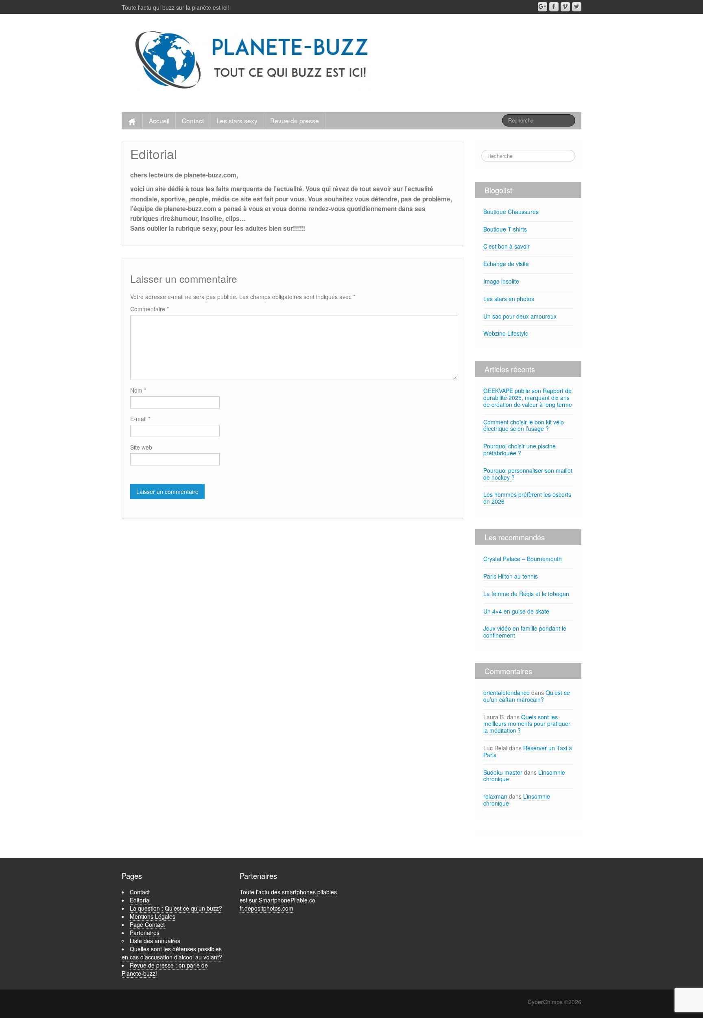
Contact (193, 120)
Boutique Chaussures (511, 212)
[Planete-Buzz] (253, 61)
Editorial (140, 900)
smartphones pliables (309, 892)
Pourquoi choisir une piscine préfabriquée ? (519, 449)
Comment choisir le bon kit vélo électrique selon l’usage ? (523, 425)
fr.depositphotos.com (266, 908)
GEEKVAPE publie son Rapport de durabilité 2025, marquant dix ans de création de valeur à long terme (527, 398)
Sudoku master (502, 772)
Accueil (159, 120)
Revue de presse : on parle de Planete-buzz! (165, 969)
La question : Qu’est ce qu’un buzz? (176, 908)
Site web (141, 447)
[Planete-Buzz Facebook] (554, 6)
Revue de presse (294, 120)
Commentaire (149, 309)
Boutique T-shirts (505, 229)
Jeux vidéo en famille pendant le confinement (524, 631)
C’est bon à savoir (506, 246)
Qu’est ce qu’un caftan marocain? (526, 695)
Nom (138, 390)
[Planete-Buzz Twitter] (576, 6)
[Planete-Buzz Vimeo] (565, 6)
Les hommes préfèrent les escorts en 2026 (527, 497)
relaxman (495, 796)
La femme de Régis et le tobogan (526, 594)
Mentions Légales (152, 916)
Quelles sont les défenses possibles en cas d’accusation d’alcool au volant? (172, 953)
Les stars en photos (508, 299)
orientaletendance (506, 692)
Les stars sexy (237, 120)
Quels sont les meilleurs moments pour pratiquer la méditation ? (526, 724)
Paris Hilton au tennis (510, 576)
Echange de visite (506, 264)
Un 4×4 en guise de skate (516, 611)
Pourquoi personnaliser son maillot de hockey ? (527, 473)
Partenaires (144, 932)
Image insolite (501, 281)
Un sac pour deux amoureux (520, 316)
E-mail (140, 419)
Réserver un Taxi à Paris (527, 751)
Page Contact (147, 924)
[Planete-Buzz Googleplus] (542, 6)
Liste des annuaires (155, 941)
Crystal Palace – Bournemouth (522, 559)
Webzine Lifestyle (505, 333)
